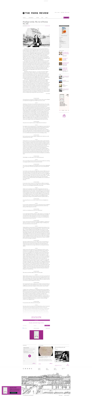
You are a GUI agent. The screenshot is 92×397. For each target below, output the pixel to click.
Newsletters (62, 12)
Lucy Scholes (28, 25)
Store (66, 12)
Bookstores (55, 369)
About (47, 17)
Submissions (47, 369)
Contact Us (39, 369)
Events (56, 12)
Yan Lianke (56, 349)
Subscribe (66, 17)
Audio (42, 17)
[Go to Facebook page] (25, 368)
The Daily (24, 17)
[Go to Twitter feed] (27, 368)
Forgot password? (48, 328)
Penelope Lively (28, 22)
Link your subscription (36, 328)
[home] (35, 13)
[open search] (62, 17)
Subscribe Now (13, 392)
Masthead (55, 368)
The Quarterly (31, 17)
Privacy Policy (60, 395)
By (55, 348)
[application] (29, 359)
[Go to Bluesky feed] (29, 368)
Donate (58, 12)
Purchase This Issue (64, 35)
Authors (37, 17)
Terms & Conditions (66, 395)
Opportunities (63, 368)
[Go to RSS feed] (31, 368)
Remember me (25, 328)
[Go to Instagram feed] (23, 368)
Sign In (68, 12)
